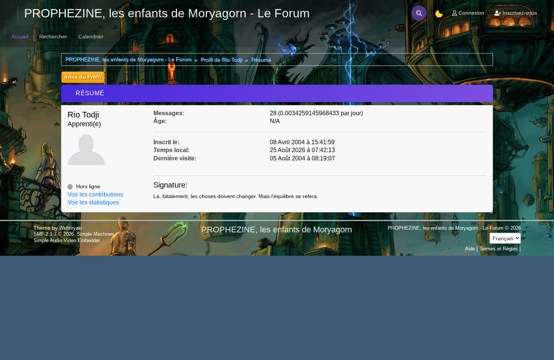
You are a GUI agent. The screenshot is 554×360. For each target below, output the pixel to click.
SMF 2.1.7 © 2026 (54, 234)
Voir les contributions (95, 194)
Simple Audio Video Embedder (67, 240)
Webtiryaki (70, 228)
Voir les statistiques (93, 202)
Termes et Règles (498, 249)
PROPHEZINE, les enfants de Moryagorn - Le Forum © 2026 (454, 228)
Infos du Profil (82, 77)
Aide (470, 249)
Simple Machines (96, 234)
